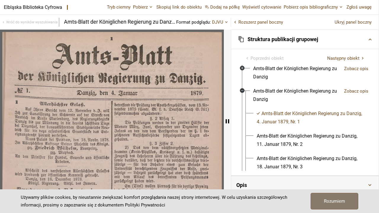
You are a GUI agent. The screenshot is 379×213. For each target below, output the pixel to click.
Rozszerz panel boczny (260, 22)
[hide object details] (227, 121)
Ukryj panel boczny (353, 22)
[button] (305, 39)
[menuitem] (296, 73)
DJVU (217, 22)
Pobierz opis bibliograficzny (311, 7)
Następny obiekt (343, 58)
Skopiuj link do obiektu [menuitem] (179, 7)
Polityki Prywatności (145, 205)
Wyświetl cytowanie (261, 7)
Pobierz (140, 7)
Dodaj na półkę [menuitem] (225, 7)
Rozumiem (334, 201)
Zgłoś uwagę (359, 7)
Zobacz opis (356, 68)
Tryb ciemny (119, 7)
